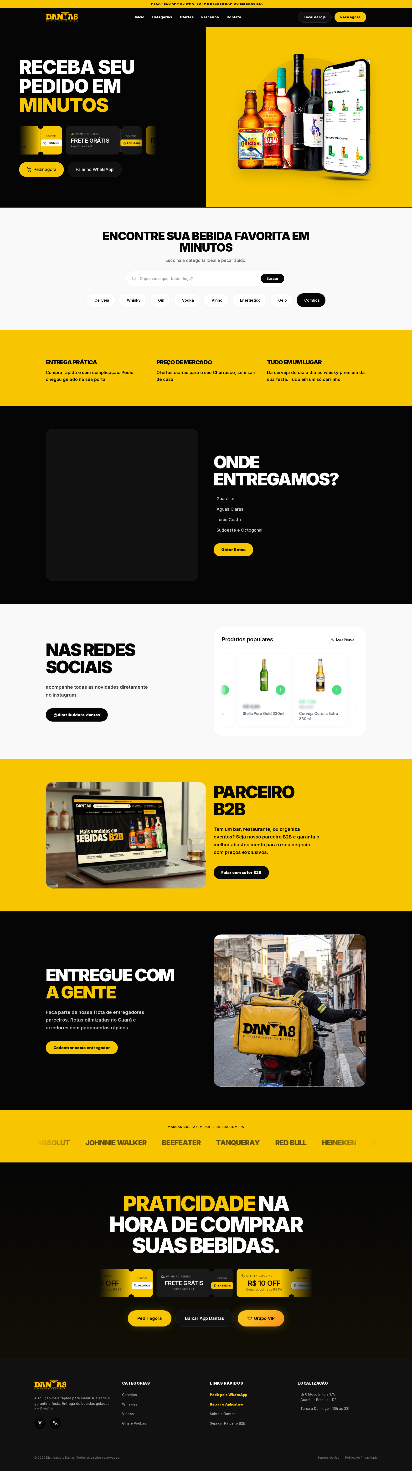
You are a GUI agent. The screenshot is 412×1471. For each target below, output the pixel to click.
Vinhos (128, 1414)
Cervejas (129, 1395)
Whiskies (129, 1404)
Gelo (282, 300)
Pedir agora (44, 169)
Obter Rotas (233, 549)
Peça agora (350, 17)
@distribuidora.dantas (76, 715)
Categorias (162, 17)
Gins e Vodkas (134, 1423)
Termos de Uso (328, 1457)
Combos (312, 300)
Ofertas (187, 17)
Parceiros (210, 17)
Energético (250, 300)
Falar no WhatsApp (95, 169)
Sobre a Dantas (223, 1414)
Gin (161, 300)
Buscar (272, 278)
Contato (234, 17)
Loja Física (345, 639)
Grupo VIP (264, 1318)
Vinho (216, 300)
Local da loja (315, 17)
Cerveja (101, 300)
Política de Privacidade (361, 1457)
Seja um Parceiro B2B (227, 1423)
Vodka (188, 300)
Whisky (133, 300)
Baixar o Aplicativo (226, 1404)
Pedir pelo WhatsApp (228, 1395)
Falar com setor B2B (241, 872)
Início (139, 17)
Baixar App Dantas (204, 1318)
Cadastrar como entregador (81, 1047)
